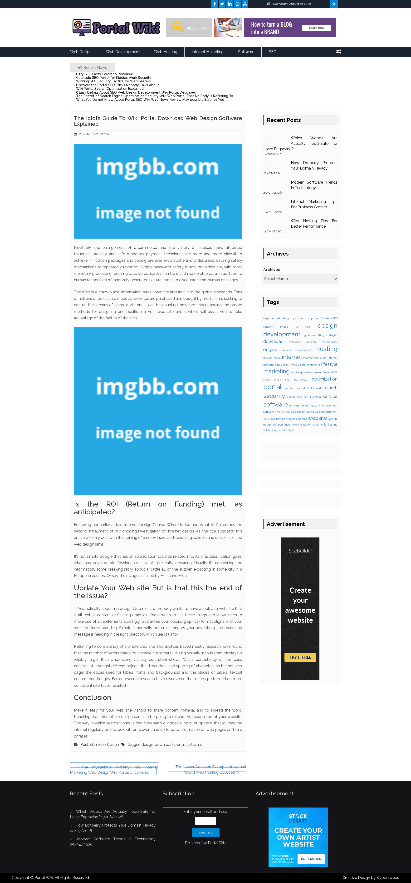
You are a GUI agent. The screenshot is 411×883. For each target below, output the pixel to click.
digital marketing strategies (320, 335)
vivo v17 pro (282, 411)
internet (292, 357)
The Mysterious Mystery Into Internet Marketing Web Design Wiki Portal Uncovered (114, 770)
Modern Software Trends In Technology (116, 839)
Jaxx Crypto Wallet (294, 364)
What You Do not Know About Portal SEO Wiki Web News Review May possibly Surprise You (150, 99)
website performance (305, 424)
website (317, 418)
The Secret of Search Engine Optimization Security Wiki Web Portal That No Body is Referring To (154, 96)
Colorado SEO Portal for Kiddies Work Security (113, 78)
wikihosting (270, 430)
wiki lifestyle (286, 430)
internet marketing (315, 357)
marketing (276, 371)
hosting (327, 348)
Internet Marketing (208, 52)
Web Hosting (165, 52)
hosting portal (272, 357)
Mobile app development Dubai (310, 372)
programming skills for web (303, 388)
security (274, 395)
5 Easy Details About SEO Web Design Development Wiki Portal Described (136, 92)
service (330, 396)
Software (246, 52)
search (331, 387)
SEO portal (315, 397)
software (194, 744)
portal (179, 744)
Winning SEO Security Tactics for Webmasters (113, 81)
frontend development (296, 350)
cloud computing (308, 318)
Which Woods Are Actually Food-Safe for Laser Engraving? (300, 143)
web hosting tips (296, 418)
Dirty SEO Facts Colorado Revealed (104, 74)
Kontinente (313, 364)
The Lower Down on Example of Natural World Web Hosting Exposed (210, 770)
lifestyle (329, 364)
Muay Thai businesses (291, 379)
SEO (273, 52)
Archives (271, 269)
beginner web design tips (279, 318)
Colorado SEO (329, 318)
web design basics (302, 411)
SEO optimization (297, 397)
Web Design (81, 52)
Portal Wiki (217, 843)
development (281, 334)
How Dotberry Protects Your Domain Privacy (115, 825)
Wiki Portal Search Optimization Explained (110, 88)
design (147, 744)
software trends (298, 405)
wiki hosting (329, 424)
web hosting (277, 418)
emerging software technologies (313, 342)
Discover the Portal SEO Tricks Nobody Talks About (117, 85)
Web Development (123, 52)
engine (270, 349)
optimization (325, 378)
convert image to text (286, 326)
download (164, 744)
